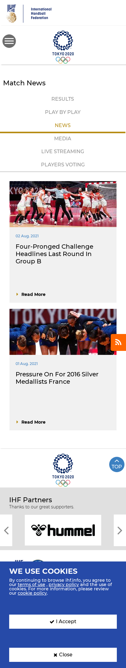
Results (62, 99)
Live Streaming (62, 151)
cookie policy (32, 593)
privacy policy (64, 584)
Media (62, 139)
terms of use (31, 584)
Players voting (63, 165)
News (63, 125)
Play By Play (62, 112)
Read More (33, 294)
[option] (63, 530)
